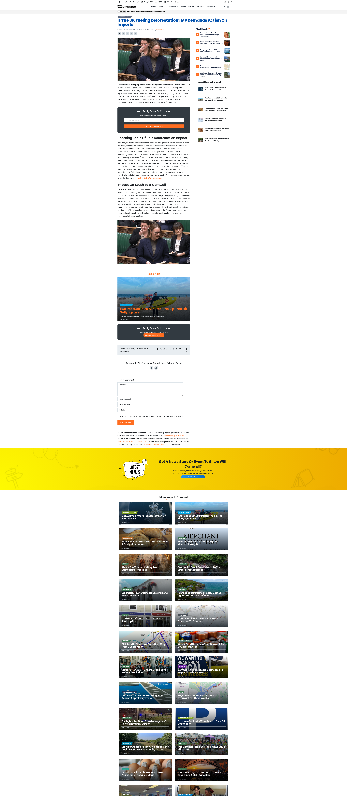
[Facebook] (119, 33)
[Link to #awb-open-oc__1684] (228, 7)
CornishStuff (160, 30)
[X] (123, 33)
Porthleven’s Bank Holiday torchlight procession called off (211, 42)
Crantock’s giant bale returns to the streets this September (217, 140)
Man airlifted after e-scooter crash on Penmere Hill (215, 89)
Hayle (181, 692)
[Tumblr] (176, 349)
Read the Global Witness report (148, 178)
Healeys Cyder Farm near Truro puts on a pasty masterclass (216, 109)
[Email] (135, 33)
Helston (182, 538)
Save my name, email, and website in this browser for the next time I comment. (152, 416)
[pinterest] (231, 2)
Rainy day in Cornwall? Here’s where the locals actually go (210, 51)
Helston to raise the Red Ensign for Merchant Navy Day (216, 119)
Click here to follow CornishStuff (156, 444)
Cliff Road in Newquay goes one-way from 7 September (146, 11)
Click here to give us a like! (174, 436)
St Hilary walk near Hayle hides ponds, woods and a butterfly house (211, 74)
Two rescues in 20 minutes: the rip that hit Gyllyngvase (153, 311)
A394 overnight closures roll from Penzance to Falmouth (198, 620)
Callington (127, 589)
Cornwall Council (129, 692)
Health (125, 769)
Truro (125, 564)
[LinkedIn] (131, 33)
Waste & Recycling (185, 641)
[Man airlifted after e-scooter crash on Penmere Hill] (200, 89)
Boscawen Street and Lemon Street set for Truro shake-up (210, 67)
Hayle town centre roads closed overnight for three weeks (197, 697)
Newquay (126, 641)
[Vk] (183, 349)
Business (182, 666)
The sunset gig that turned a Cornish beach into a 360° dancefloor (199, 774)
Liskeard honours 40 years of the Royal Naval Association (144, 671)
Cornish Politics (124, 17)
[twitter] (225, 2)
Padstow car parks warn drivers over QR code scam (201, 722)
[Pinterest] (180, 349)
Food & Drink (127, 538)
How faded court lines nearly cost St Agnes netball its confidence (199, 594)
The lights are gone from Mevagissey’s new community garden (144, 722)
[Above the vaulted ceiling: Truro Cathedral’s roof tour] (200, 129)
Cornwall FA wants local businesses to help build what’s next (200, 671)
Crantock (182, 564)
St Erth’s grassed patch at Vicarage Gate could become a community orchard (145, 748)
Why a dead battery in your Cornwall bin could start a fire (201, 645)
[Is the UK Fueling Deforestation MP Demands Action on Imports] (154, 38)
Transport (182, 615)
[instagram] (228, 2)
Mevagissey (126, 718)
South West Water (185, 795)
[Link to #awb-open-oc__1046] (224, 7)
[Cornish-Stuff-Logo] (126, 6)
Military (125, 795)
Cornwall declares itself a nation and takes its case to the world (211, 58)
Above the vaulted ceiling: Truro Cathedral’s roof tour (217, 130)
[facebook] (222, 2)
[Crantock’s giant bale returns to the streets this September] (200, 140)
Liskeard (126, 666)
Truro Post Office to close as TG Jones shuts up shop (143, 620)
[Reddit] (127, 33)
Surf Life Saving (126, 305)
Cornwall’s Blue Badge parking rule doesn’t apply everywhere (142, 697)
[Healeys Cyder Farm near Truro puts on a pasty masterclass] (200, 109)
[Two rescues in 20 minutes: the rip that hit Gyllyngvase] (200, 99)
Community (127, 743)
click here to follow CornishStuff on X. (132, 441)
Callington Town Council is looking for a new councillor (144, 594)
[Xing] (186, 349)
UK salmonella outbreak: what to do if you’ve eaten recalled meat (143, 774)
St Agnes (182, 589)
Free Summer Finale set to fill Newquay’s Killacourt (201, 748)
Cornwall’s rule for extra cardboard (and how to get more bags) (209, 34)
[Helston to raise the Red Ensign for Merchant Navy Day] (200, 119)
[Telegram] (173, 349)
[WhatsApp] (170, 349)
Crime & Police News (129, 512)
